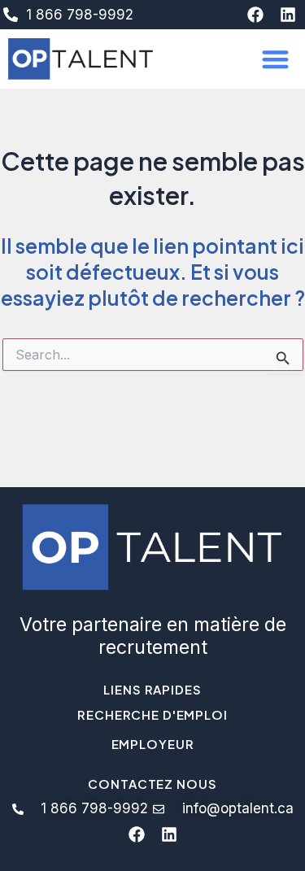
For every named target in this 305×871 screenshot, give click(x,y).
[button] (276, 59)
